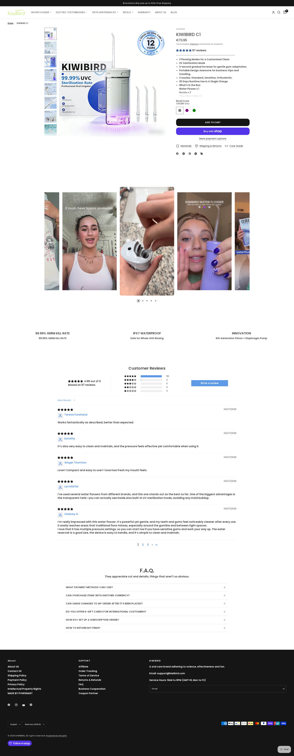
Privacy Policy (16, 684)
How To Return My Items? (83, 628)
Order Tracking (88, 671)
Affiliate (83, 666)
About (12, 661)
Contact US (15, 671)
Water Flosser (40, 12)
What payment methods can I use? (89, 587)
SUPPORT (84, 661)
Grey (179, 110)
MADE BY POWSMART (20, 693)
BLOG (174, 12)
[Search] (279, 12)
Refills (127, 12)
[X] (184, 153)
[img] (65, 410)
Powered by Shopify (56, 735)
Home (10, 23)
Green (194, 110)
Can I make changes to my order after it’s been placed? (104, 603)
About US (13, 666)
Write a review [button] (210, 383)
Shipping (194, 44)
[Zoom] (160, 34)
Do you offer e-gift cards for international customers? (106, 611)
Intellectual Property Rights (24, 688)
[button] (184, 50)
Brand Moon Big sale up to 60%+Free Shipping (147, 3)
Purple (187, 110)
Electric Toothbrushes (70, 12)
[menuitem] (41, 12)
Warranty (144, 12)
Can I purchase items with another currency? (98, 595)
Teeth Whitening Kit (104, 12)
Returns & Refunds (90, 680)
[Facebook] (178, 153)
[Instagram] (18, 704)
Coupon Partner (88, 693)
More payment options (212, 138)
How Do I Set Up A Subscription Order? (92, 620)
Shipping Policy (17, 675)
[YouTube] (25, 705)
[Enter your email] (283, 688)
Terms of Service (89, 675)
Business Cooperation (92, 688)
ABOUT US (160, 12)
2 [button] (143, 544)
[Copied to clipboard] (202, 153)
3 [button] (148, 544)
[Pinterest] (190, 153)
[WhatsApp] (196, 153)
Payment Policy (17, 680)
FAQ (81, 684)
